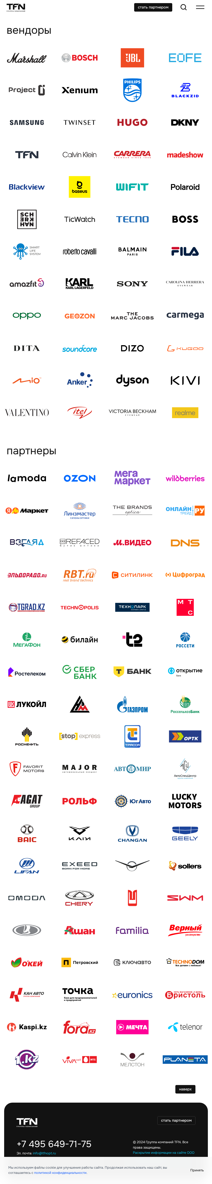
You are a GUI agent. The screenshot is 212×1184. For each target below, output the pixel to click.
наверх (185, 1089)
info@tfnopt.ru (44, 1153)
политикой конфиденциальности (60, 1173)
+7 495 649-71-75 (54, 1144)
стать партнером (153, 7)
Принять (197, 1170)
